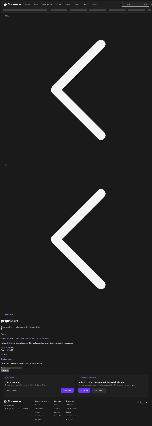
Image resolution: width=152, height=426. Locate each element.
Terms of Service (72, 416)
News (7, 165)
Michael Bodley (8, 347)
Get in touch (98, 390)
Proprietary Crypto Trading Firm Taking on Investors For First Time (25, 338)
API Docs (69, 405)
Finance (3, 334)
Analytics (27, 4)
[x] (146, 402)
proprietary (9, 314)
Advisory (67, 4)
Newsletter (4, 354)
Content (76, 4)
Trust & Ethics (71, 408)
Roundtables (39, 416)
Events (85, 4)
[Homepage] (12, 4)
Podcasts (38, 405)
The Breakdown (6, 359)
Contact (57, 412)
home (7, 16)
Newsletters (39, 408)
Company (93, 4)
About (56, 405)
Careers (57, 408)
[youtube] (137, 402)
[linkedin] (142, 402)
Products (58, 4)
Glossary (69, 419)
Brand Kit (57, 416)
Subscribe (67, 390)
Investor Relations (47, 4)
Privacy (68, 412)
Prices (36, 4)
